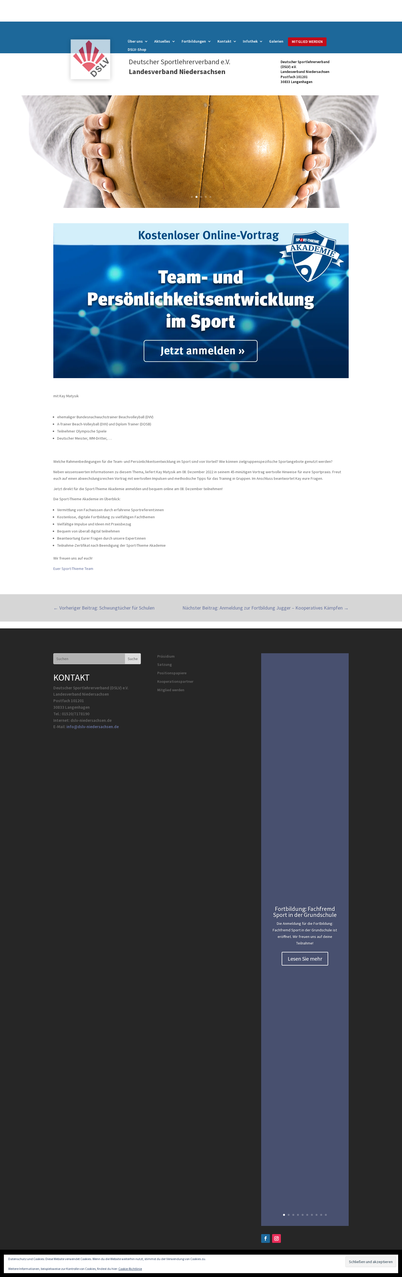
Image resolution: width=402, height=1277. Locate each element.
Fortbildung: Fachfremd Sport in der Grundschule (305, 912)
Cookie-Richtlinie (130, 1269)
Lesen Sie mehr (305, 958)
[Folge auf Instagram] (276, 1238)
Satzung (164, 664)
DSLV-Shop (137, 50)
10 (326, 1215)
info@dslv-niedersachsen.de (92, 726)
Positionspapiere (172, 672)
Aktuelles (162, 41)
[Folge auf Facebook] (265, 1238)
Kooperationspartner (175, 681)
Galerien (276, 41)
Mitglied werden (170, 689)
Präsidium (166, 656)
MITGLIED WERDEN (307, 41)
